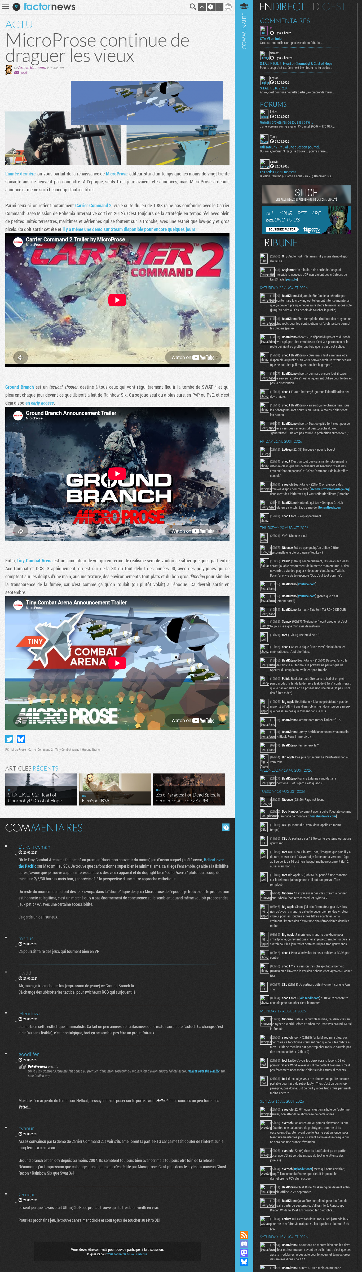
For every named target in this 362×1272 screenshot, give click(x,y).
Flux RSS (244, 1235)
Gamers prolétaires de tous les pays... (286, 122)
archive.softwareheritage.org (330, 489)
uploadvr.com (303, 1168)
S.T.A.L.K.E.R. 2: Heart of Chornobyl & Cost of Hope (296, 63)
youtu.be (291, 279)
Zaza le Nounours (32, 67)
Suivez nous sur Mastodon (244, 1253)
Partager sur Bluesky (21, 739)
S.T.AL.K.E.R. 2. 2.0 (273, 88)
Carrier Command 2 (93, 205)
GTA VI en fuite (270, 39)
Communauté (244, 610)
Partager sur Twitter (9, 739)
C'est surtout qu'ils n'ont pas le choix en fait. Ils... (291, 42)
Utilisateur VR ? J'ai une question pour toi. (290, 147)
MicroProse (116, 173)
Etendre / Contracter (244, 1226)
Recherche (193, 7)
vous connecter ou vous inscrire (127, 1254)
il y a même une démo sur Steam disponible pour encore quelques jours (129, 229)
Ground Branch (19, 387)
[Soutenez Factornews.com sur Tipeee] (306, 232)
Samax (274, 53)
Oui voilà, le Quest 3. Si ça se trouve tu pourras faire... (294, 151)
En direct (282, 7)
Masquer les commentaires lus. (225, 827)
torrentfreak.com (330, 507)
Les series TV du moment (278, 172)
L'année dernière (20, 173)
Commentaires (285, 21)
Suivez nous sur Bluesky (244, 1262)
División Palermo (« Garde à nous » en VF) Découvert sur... (297, 176)
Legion (274, 78)
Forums (273, 104)
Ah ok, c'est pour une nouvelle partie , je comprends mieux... (297, 92)
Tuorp (273, 136)
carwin (274, 161)
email (24, 73)
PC (7, 749)
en (39, 403)
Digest (329, 7)
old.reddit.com (309, 997)
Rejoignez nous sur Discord (244, 1244)
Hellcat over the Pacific (204, 1071)
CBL (272, 28)
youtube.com (306, 584)
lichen (273, 112)
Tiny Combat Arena (34, 560)
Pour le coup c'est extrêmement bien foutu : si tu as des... (296, 67)
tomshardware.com (323, 816)
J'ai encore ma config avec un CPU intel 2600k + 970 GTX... (297, 126)
